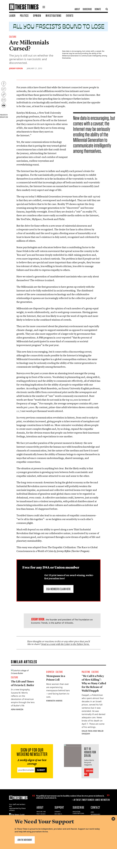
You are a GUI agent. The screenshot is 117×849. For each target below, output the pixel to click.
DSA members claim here (58, 589)
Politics (24, 15)
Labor (12, 15)
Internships (95, 814)
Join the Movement (24, 839)
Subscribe (87, 9)
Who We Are (41, 812)
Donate (98, 9)
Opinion (37, 15)
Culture (12, 36)
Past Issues (41, 814)
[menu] (44, 7)
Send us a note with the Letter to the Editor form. (65, 644)
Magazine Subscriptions (78, 813)
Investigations (53, 15)
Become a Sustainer (58, 815)
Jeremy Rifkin (16, 68)
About (77, 9)
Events (69, 15)
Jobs (92, 812)
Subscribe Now (88, 772)
